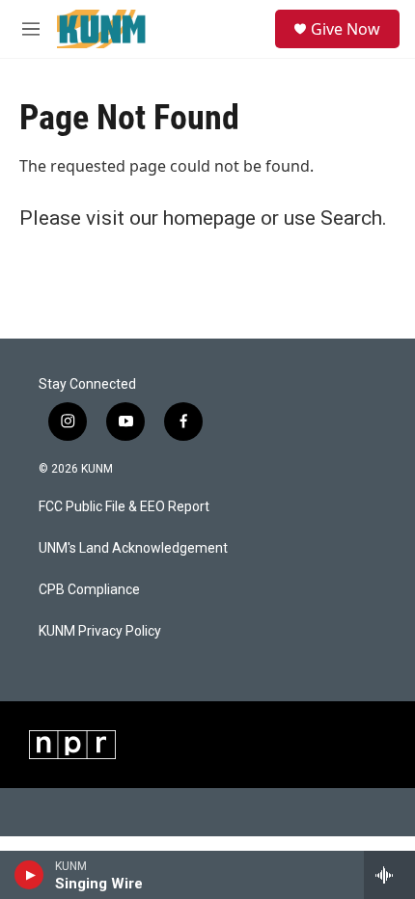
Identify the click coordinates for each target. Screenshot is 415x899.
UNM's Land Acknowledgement (133, 548)
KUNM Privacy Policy (100, 631)
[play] (29, 875)
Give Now (345, 29)
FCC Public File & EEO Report (124, 507)
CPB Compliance (89, 590)
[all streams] (389, 875)
